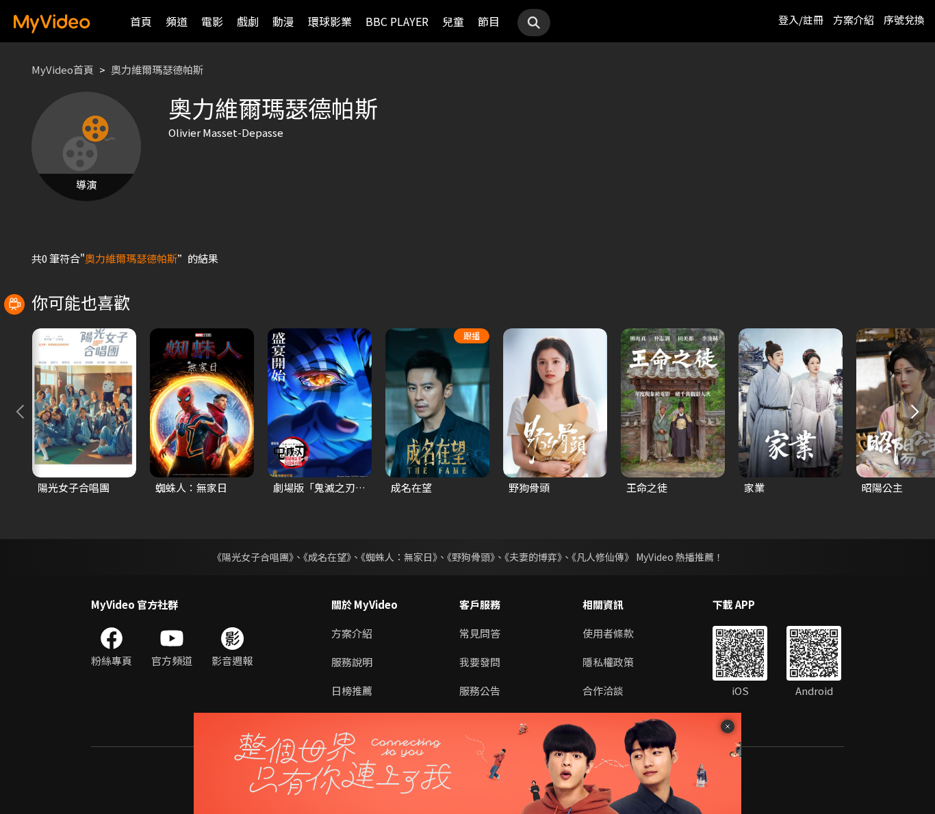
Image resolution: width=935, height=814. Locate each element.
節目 (489, 21)
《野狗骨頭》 (471, 557)
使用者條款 (608, 633)
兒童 (453, 21)
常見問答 (479, 633)
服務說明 (351, 662)
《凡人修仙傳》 (603, 557)
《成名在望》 (327, 557)
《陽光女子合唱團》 (253, 557)
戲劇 (248, 21)
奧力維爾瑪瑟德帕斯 (157, 69)
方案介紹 (853, 19)
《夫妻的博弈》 (533, 557)
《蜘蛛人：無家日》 (399, 557)
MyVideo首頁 (62, 69)
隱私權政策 (608, 662)
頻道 (177, 21)
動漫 (283, 21)
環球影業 (330, 21)
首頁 (141, 21)
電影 (212, 21)
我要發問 (479, 662)
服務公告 (479, 690)
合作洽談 (603, 690)
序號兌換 (904, 19)
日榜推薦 (351, 690)
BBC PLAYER (397, 21)
